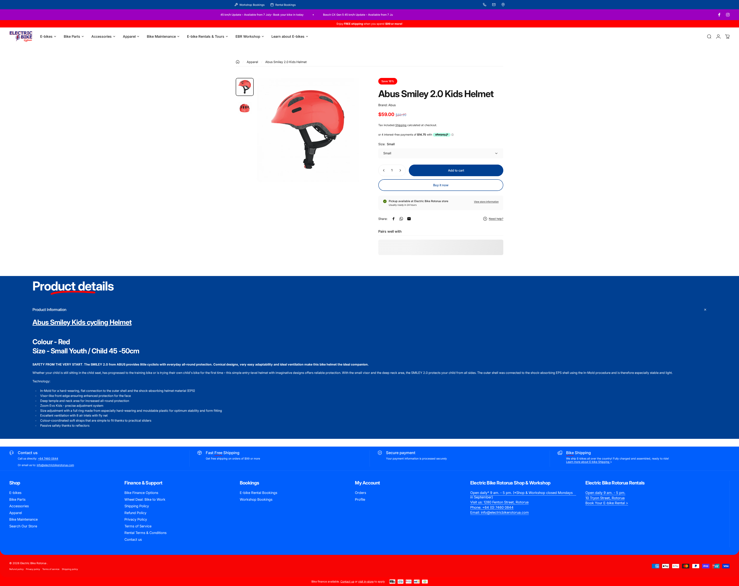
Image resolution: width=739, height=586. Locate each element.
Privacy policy (33, 569)
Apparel (252, 62)
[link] (523, 495)
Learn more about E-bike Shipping (588, 461)
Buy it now (440, 185)
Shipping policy (70, 569)
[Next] (350, 139)
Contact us (133, 539)
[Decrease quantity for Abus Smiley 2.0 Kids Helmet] (382, 170)
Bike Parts (17, 499)
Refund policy (16, 569)
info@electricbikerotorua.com (55, 465)
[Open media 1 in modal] (309, 130)
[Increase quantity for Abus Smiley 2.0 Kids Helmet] (401, 170)
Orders (360, 493)
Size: (386, 144)
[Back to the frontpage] (238, 62)
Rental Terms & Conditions (145, 533)
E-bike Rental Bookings (258, 493)
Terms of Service (137, 526)
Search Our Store (23, 526)
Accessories (19, 506)
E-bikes (15, 493)
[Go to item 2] (245, 108)
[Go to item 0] (245, 87)
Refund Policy (135, 513)
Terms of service (51, 569)
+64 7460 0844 (48, 458)
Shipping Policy (136, 506)
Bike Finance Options (141, 493)
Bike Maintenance (23, 519)
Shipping (400, 125)
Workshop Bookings (256, 499)
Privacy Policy (135, 519)
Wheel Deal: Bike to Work (144, 499)
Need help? (496, 218)
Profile (360, 499)
